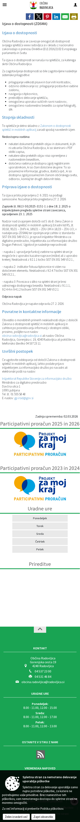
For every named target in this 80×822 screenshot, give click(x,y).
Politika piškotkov (51, 809)
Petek (40, 549)
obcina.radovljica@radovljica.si (22, 336)
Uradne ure (40, 693)
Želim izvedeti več (16, 817)
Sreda (40, 534)
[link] (30, 16)
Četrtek (40, 541)
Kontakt (40, 648)
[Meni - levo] (4, 4)
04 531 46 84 (43, 676)
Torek (40, 526)
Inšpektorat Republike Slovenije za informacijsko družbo (37, 379)
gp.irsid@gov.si (23, 398)
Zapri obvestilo (43, 817)
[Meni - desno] (75, 4)
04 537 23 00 (43, 671)
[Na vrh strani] (40, 630)
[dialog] (74, 16)
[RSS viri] (40, 758)
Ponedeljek (40, 518)
